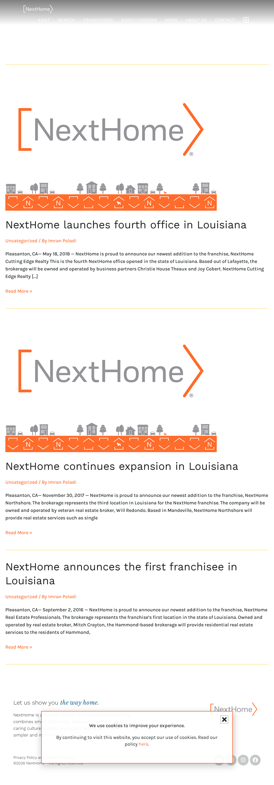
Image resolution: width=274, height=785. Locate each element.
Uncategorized (21, 241)
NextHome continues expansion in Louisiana (121, 466)
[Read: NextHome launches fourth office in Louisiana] (111, 143)
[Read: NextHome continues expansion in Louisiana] (111, 385)
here (143, 744)
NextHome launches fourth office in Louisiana (126, 224)
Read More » (18, 290)
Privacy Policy (25, 757)
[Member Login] (246, 20)
